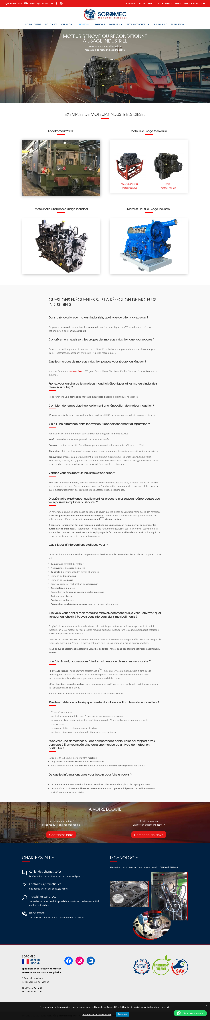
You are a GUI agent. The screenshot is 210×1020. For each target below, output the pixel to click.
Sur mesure (160, 24)
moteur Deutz (76, 371)
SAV (203, 3)
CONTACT (167, 3)
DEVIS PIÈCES (191, 3)
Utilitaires (51, 24)
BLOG (142, 3)
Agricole (100, 24)
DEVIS (178, 3)
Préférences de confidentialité (97, 1014)
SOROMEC (131, 3)
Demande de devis (148, 834)
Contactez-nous (61, 834)
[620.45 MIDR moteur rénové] (129, 166)
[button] (190, 1013)
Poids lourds (33, 24)
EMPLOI (152, 3)
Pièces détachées (137, 24)
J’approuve (122, 1014)
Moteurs (114, 24)
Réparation (177, 24)
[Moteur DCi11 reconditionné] (168, 166)
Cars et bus (68, 24)
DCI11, (168, 184)
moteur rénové (169, 187)
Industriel (85, 24)
